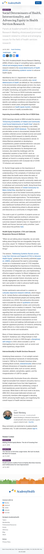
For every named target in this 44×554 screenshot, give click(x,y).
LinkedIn (6, 510)
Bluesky (6, 503)
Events (4, 527)
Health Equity (7, 52)
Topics (4, 520)
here (21, 227)
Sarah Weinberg (15, 49)
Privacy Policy (6, 542)
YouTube (7, 512)
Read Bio (31, 422)
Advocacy (5, 529)
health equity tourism (22, 107)
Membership (6, 522)
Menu (39, 3)
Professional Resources (9, 525)
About (4, 534)
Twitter (6, 507)
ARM (14, 52)
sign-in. (35, 429)
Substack (7, 505)
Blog (3, 532)
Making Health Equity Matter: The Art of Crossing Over (20, 442)
